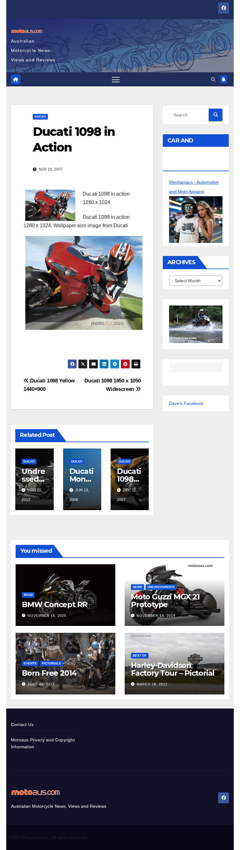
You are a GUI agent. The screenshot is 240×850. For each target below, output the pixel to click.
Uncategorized (161, 587)
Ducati (40, 116)
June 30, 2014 (41, 684)
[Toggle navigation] (115, 79)
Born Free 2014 (49, 673)
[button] (213, 79)
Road (28, 595)
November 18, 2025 (47, 615)
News (137, 587)
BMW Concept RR (55, 604)
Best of (140, 655)
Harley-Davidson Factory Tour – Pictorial (172, 669)
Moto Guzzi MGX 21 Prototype (165, 600)
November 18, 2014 (156, 615)
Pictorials (51, 663)
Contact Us (22, 724)
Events (30, 663)
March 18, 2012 (152, 684)
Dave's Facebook (186, 403)
